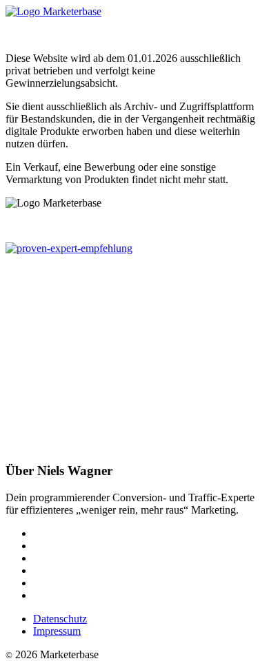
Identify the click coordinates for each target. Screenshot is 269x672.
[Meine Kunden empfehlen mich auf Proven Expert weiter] (69, 248)
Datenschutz (60, 618)
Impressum (57, 631)
